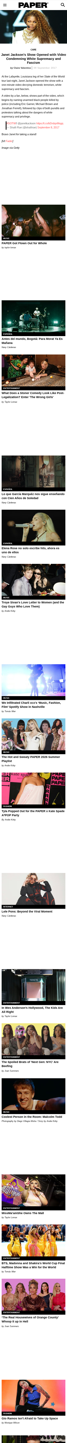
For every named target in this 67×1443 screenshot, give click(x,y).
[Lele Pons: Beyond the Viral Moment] (33, 889)
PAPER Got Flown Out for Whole (24, 243)
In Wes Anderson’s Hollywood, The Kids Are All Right (32, 1010)
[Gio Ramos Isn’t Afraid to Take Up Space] (33, 1396)
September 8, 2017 (48, 127)
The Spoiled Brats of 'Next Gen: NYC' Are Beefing (30, 1064)
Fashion (7, 806)
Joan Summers (12, 1071)
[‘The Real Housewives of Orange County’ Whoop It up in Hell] (33, 1295)
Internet (8, 907)
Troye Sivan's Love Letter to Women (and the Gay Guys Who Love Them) (33, 604)
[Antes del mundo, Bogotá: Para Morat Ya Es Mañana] (33, 316)
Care (33, 49)
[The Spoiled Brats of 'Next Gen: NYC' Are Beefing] (33, 1039)
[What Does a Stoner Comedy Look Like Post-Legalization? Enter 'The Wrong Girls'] (33, 370)
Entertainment (11, 388)
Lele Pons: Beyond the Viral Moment (27, 911)
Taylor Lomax (11, 402)
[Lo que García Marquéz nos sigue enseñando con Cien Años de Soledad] (33, 471)
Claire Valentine (22, 68)
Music (6, 238)
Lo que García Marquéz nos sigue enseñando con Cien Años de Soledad (33, 496)
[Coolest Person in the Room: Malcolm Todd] (33, 1094)
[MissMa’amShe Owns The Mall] (33, 1190)
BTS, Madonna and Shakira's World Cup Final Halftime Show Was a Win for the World (33, 1265)
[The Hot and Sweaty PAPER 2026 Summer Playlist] (33, 734)
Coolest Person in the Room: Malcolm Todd (32, 1116)
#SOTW (11, 123)
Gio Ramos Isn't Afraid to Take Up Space (30, 1418)
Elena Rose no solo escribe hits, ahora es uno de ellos (30, 550)
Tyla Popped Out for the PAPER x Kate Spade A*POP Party (33, 813)
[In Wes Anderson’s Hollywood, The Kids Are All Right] (33, 985)
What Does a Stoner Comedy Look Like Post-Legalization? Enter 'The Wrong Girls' (33, 395)
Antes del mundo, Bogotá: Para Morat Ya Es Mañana (32, 341)
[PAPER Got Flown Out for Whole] (33, 221)
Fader (9, 141)
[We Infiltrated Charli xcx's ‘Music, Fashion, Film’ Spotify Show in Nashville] (33, 680)
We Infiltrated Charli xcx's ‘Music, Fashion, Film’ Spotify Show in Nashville (31, 704)
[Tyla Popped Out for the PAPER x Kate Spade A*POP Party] (33, 788)
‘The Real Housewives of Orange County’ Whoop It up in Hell (30, 1319)
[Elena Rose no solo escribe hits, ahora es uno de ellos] (33, 526)
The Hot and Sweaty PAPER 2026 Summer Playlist (31, 759)
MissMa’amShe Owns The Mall (23, 1213)
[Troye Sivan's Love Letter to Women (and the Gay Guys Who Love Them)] (33, 580)
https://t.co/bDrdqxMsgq (49, 123)
